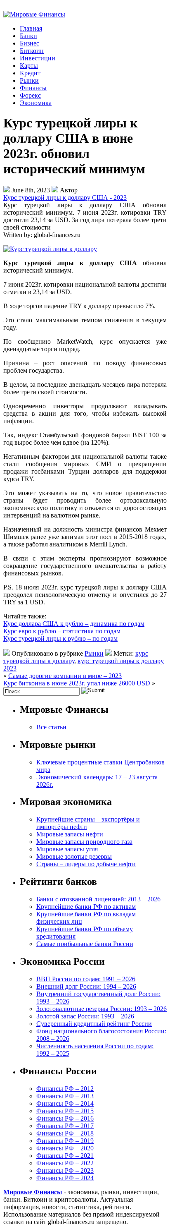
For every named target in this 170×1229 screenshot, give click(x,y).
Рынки (29, 80)
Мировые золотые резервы (74, 856)
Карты (29, 65)
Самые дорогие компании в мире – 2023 (65, 675)
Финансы (33, 87)
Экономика (36, 102)
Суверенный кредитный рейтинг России (94, 1023)
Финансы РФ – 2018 (65, 1133)
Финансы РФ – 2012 (65, 1088)
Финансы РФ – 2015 (65, 1110)
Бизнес (29, 43)
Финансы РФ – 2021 (65, 1155)
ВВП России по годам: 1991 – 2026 (85, 978)
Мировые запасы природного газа (84, 841)
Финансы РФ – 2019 (65, 1140)
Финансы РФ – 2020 (65, 1148)
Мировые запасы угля (67, 849)
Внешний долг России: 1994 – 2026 (86, 986)
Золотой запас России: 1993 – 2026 (85, 1016)
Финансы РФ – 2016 (65, 1118)
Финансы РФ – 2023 (65, 1170)
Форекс (30, 95)
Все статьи (51, 727)
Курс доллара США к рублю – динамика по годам (73, 623)
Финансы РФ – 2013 (65, 1096)
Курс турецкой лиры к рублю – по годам (60, 638)
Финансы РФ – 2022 (65, 1163)
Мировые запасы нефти (69, 834)
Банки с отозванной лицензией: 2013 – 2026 (98, 899)
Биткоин (32, 50)
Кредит (30, 73)
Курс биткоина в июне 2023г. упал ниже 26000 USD (76, 683)
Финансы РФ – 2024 (65, 1177)
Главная (31, 28)
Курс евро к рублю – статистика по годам (61, 631)
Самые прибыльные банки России (84, 943)
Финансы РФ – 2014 (65, 1103)
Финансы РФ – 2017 (65, 1125)
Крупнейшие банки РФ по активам (86, 906)
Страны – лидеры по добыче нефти (86, 863)
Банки (28, 35)
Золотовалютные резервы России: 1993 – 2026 (101, 1008)
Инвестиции (37, 58)
